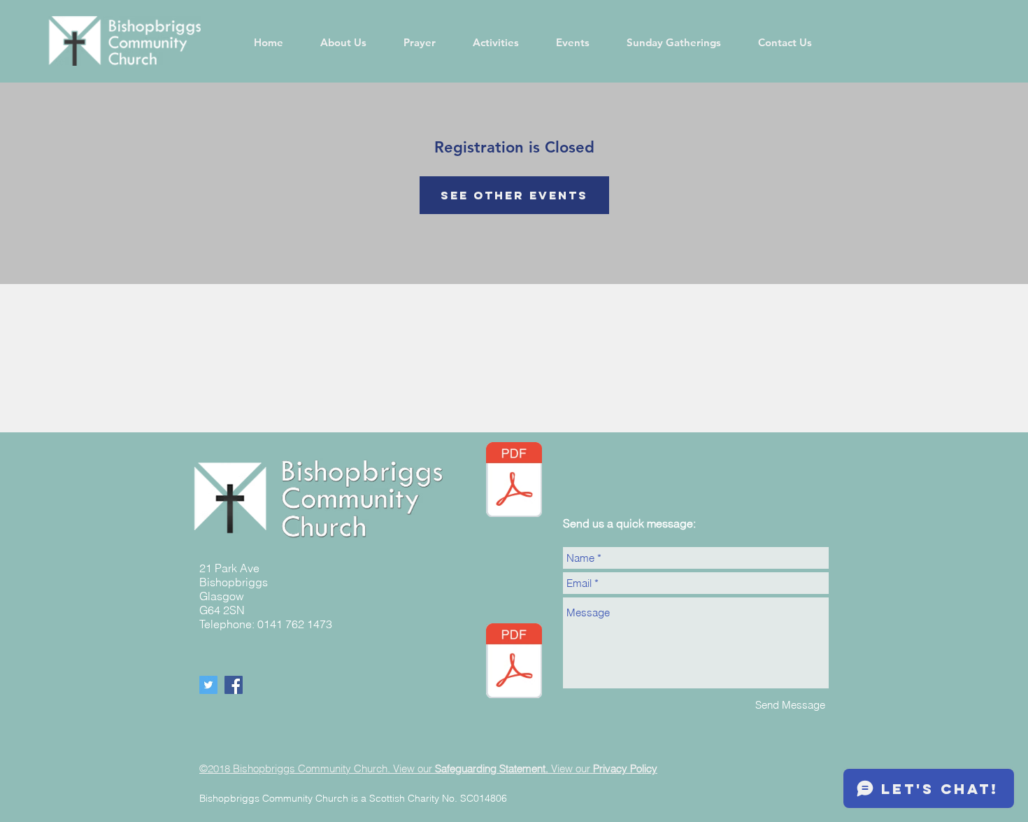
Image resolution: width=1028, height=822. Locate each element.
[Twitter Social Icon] (208, 685)
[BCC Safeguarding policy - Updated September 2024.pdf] (514, 662)
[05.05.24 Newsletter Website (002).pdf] (514, 481)
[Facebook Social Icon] (233, 685)
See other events (514, 195)
